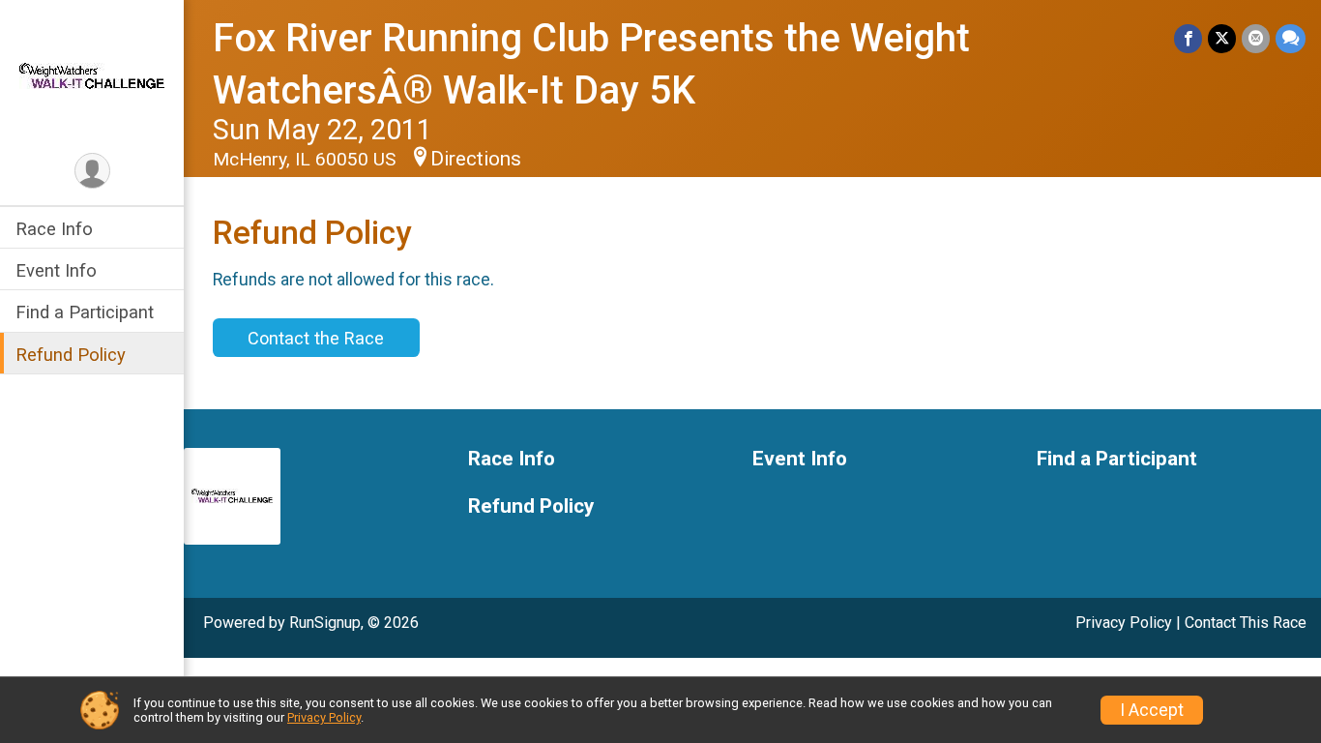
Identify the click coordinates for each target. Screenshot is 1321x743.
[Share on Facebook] (1188, 38)
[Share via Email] (1256, 38)
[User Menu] (92, 171)
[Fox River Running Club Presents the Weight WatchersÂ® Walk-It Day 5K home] (91, 74)
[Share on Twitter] (1222, 38)
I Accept (1152, 710)
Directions (475, 158)
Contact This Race (1245, 622)
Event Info (56, 270)
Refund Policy (70, 354)
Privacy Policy (1123, 622)
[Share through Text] (1291, 38)
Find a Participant (84, 312)
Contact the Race (316, 338)
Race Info (54, 229)
